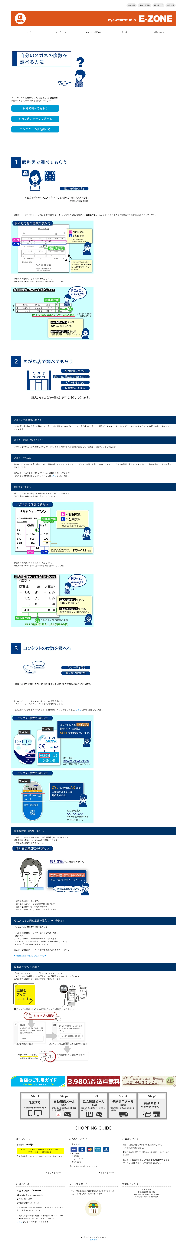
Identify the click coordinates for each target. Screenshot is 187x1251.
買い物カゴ (158, 5)
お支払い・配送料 (93, 32)
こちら (54, 476)
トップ (28, 32)
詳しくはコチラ (54, 1173)
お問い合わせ (159, 32)
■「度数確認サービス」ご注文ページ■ (30, 956)
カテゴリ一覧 (60, 32)
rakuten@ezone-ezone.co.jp (31, 1195)
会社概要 (131, 5)
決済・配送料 (144, 5)
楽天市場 (170, 5)
